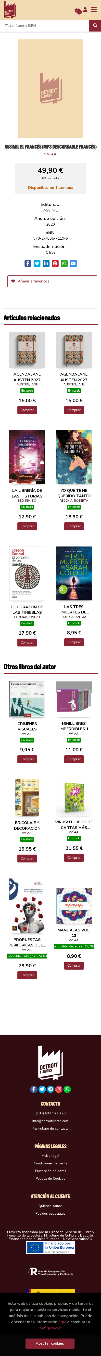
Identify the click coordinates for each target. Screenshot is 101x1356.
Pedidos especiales (50, 1213)
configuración (50, 1328)
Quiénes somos (50, 1206)
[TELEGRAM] (50, 1089)
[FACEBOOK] (34, 1089)
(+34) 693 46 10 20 (50, 1113)
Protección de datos (50, 1171)
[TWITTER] (42, 1089)
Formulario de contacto (51, 1128)
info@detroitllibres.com (50, 1121)
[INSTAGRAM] (59, 1089)
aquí (62, 1322)
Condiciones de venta (50, 1163)
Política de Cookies (50, 1178)
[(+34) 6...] (67, 1089)
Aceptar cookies (50, 1343)
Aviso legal (50, 1155)
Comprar (27, 410)
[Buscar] (95, 26)
